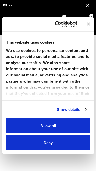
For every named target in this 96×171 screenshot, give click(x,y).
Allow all (48, 126)
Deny (48, 142)
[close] (88, 5)
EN (5, 5)
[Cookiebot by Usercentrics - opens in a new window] (57, 24)
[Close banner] (88, 24)
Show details (68, 109)
